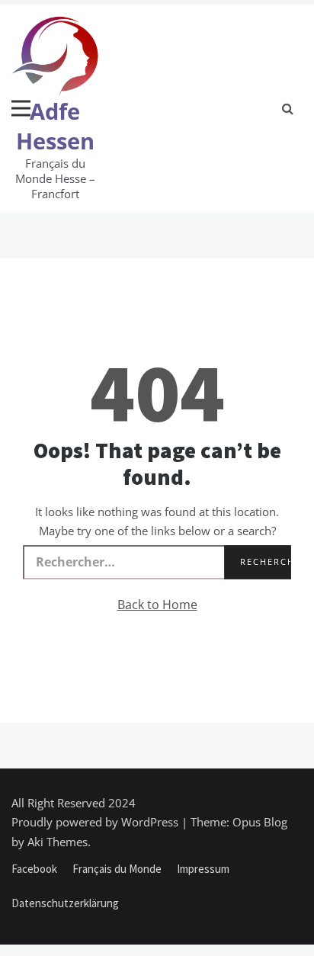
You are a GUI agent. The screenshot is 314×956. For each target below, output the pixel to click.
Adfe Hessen (55, 126)
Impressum (203, 868)
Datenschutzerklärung (65, 903)
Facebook (34, 868)
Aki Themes (57, 841)
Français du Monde (117, 868)
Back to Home (157, 604)
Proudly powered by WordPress (96, 821)
